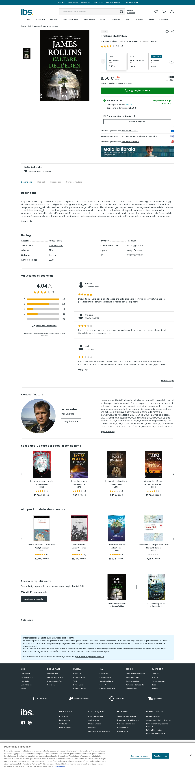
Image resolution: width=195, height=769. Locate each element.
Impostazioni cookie (139, 756)
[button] (121, 11)
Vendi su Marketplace (126, 724)
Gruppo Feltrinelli (153, 716)
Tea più (52, 255)
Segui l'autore (71, 421)
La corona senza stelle (41, 481)
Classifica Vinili (79, 688)
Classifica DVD (105, 677)
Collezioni (51, 685)
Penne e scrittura (158, 681)
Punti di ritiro (73, 3)
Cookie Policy (59, 766)
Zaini (154, 685)
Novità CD (77, 674)
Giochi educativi (132, 677)
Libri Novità (25, 674)
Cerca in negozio (137, 121)
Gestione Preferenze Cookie (99, 731)
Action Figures (131, 688)
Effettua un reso (94, 724)
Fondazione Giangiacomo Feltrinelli (157, 725)
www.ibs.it (139, 643)
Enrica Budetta (131, 41)
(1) (64, 309)
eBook (23, 688)
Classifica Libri (27, 677)
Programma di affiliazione (127, 720)
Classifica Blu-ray (106, 681)
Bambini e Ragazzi (107, 688)
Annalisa (89, 315)
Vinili (75, 681)
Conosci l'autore (74, 182)
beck (87, 346)
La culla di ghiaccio (156, 603)
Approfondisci (107, 431)
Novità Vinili (78, 685)
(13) (53, 292)
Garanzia (92, 727)
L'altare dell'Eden (116, 603)
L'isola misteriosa (116, 544)
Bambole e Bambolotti (135, 685)
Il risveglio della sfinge (116, 481)
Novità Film (103, 674)
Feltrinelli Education (154, 730)
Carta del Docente (130, 131)
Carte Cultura (98, 3)
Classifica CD (78, 677)
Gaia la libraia (65, 727)
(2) (63, 314)
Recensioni (55, 182)
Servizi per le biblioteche (126, 716)
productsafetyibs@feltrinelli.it (89, 656)
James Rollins (109, 41)
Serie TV (102, 685)
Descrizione (26, 182)
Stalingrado (79, 544)
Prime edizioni (52, 674)
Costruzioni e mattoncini (136, 674)
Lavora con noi (123, 727)
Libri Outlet (25, 681)
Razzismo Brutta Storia (155, 734)
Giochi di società (132, 681)
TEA (152, 41)
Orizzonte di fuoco (153, 481)
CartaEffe (61, 3)
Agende (155, 677)
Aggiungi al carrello (139, 90)
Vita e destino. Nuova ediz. (41, 544)
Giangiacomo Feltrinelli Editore (158, 720)
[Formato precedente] (103, 61)
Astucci (155, 688)
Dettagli (41, 182)
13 (117, 46)
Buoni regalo (85, 3)
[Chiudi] (191, 755)
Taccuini (155, 674)
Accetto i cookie (160, 756)
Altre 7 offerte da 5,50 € (122, 83)
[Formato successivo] (171, 61)
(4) (63, 304)
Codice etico (122, 731)
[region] (97, 755)
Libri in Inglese (26, 685)
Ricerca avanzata (131, 12)
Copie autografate (54, 681)
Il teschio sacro (79, 481)
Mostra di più (167, 380)
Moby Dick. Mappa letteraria (153, 544)
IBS (110, 83)
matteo (88, 283)
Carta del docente (113, 3)
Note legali (27, 620)
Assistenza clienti (132, 3)
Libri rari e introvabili (55, 677)
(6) (63, 299)
